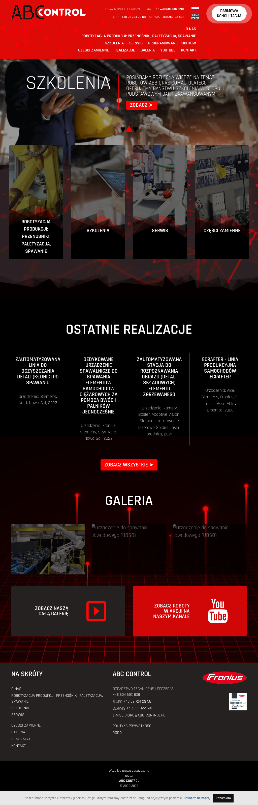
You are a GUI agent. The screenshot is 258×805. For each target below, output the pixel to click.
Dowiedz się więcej (197, 798)
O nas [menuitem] (191, 29)
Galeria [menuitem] (148, 50)
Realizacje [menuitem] (124, 50)
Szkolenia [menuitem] (114, 43)
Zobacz (138, 105)
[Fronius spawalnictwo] (220, 678)
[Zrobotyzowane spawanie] (48, 549)
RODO (117, 732)
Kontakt (18, 745)
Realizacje (21, 739)
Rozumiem (223, 798)
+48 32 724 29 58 (133, 17)
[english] (195, 16)
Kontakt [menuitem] (188, 50)
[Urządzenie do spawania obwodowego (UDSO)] (129, 549)
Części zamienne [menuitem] (93, 50)
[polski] (195, 9)
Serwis (17, 714)
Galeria (18, 732)
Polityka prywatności (132, 726)
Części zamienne (26, 725)
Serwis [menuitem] (136, 43)
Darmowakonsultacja (229, 13)
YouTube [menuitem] (167, 50)
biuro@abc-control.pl (144, 715)
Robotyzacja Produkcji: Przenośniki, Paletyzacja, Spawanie (57, 698)
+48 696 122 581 (172, 17)
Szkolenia (20, 708)
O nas (16, 688)
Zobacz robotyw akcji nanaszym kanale (171, 611)
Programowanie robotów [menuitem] (172, 43)
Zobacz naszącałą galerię (51, 611)
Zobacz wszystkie (126, 464)
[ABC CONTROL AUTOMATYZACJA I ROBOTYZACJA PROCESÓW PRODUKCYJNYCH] (48, 12)
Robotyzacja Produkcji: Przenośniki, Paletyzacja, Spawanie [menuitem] (138, 36)
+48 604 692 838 (172, 9)
